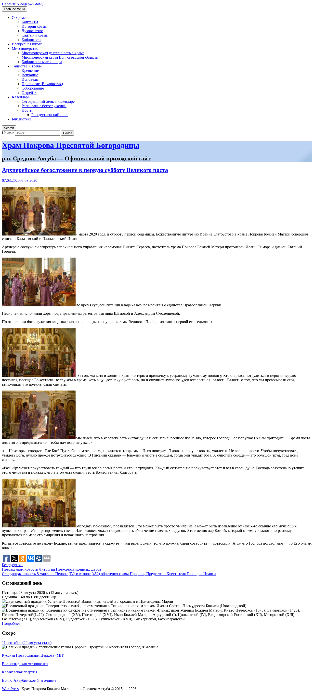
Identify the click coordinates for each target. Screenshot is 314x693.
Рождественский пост (49, 115)
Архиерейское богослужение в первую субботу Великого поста (85, 170)
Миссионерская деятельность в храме (53, 53)
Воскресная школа (27, 44)
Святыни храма (35, 35)
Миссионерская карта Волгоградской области (60, 57)
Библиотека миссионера (42, 62)
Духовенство (32, 31)
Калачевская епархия (19, 672)
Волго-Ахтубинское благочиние (29, 680)
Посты (27, 110)
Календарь (20, 97)
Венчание (30, 75)
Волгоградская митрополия (25, 664)
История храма (34, 26)
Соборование (33, 88)
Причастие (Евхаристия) (42, 84)
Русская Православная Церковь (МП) (33, 655)
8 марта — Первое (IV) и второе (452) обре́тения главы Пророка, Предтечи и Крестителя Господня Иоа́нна (109, 574)
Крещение (30, 70)
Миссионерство (25, 48)
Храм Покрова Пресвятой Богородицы (70, 145)
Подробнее (11, 623)
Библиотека (31, 40)
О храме (19, 17)
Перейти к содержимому (22, 4)
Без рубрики (12, 565)
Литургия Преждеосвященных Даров (51, 569)
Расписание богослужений (44, 106)
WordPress (10, 689)
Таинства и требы (27, 66)
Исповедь (30, 79)
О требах (29, 93)
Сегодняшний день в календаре (48, 101)
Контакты (30, 22)
